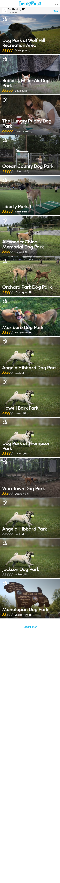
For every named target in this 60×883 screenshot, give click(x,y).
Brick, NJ (19, 372)
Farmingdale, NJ (23, 131)
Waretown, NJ (22, 493)
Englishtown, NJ (23, 614)
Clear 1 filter (30, 626)
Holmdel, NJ (21, 252)
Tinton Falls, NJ (22, 211)
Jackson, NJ (21, 574)
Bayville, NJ (21, 90)
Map (55, 10)
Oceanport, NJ (22, 50)
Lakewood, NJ (22, 171)
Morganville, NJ (23, 332)
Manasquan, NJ (23, 292)
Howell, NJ (20, 413)
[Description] (4, 19)
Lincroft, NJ (21, 453)
